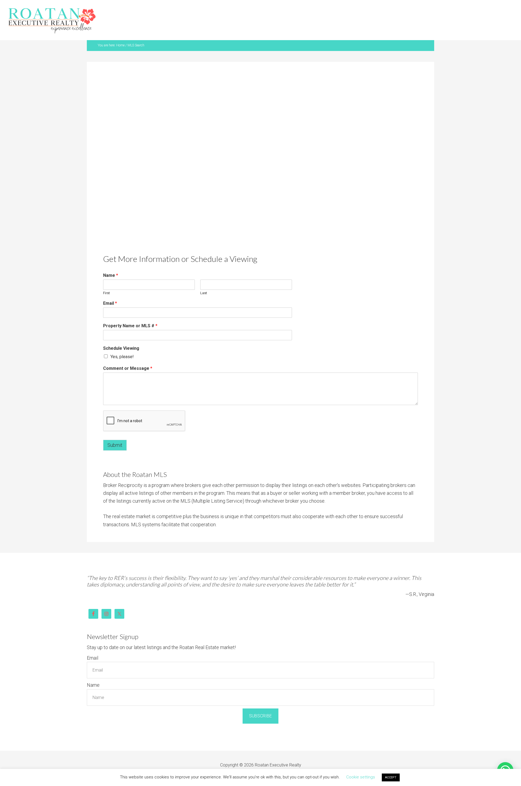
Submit (114, 432)
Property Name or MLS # (130, 312)
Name (110, 262)
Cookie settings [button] (360, 777)
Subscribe (260, 702)
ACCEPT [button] (390, 777)
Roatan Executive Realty (52, 14)
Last (203, 280)
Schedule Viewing (121, 335)
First (106, 280)
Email (110, 290)
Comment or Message (127, 355)
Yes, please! (122, 343)
